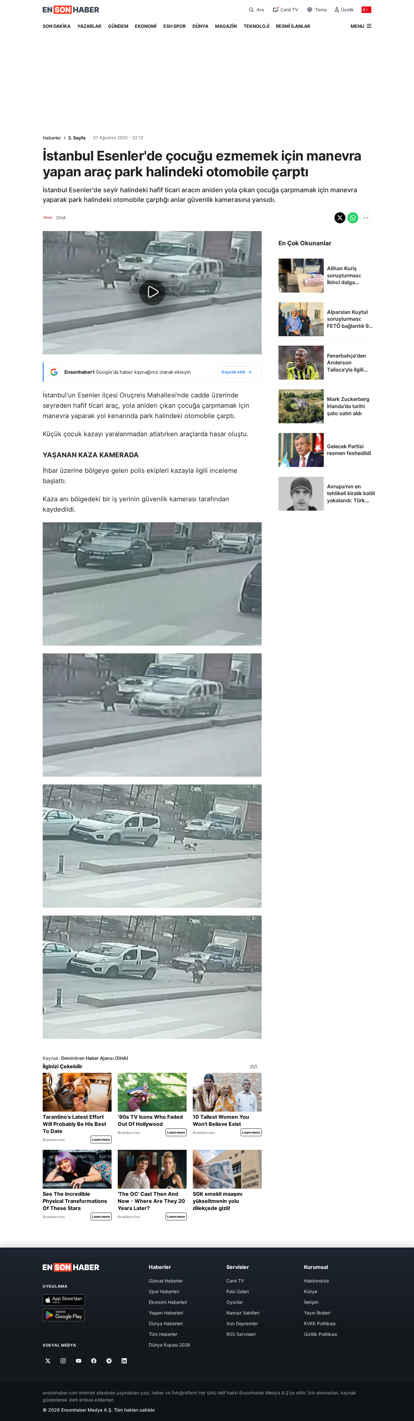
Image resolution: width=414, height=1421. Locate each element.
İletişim (311, 1302)
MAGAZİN (226, 26)
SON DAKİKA (57, 26)
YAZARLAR (89, 26)
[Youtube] (78, 1360)
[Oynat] (152, 292)
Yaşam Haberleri (166, 1313)
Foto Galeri (237, 1291)
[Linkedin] (124, 1360)
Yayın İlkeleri (317, 1313)
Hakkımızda (316, 1280)
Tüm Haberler (163, 1334)
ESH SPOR (174, 26)
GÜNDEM (118, 26)
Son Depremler (242, 1323)
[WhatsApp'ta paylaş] (352, 217)
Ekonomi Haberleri (168, 1302)
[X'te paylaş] (339, 217)
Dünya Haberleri (166, 1323)
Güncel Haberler (166, 1280)
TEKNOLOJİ (256, 26)
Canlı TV (235, 1280)
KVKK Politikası (319, 1323)
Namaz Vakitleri (242, 1313)
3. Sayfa (76, 137)
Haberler (52, 137)
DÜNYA (200, 26)
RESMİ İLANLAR (293, 26)
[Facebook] (94, 1360)
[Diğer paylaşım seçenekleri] (365, 217)
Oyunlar (234, 1302)
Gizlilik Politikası (320, 1334)
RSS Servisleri (241, 1334)
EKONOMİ (146, 26)
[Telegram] (109, 1360)
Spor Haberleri (164, 1291)
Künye (310, 1291)
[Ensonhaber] (71, 10)
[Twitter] (48, 1360)
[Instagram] (63, 1360)
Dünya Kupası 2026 (169, 1345)
